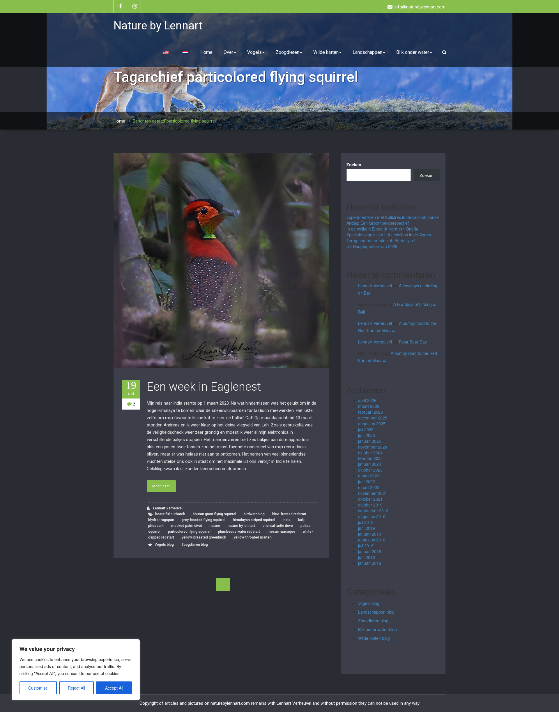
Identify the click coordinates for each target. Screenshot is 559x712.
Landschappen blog (376, 612)
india (287, 520)
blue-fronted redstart (289, 514)
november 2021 (372, 493)
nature (215, 526)
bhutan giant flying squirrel (214, 514)
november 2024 (372, 447)
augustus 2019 (371, 516)
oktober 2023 (370, 470)
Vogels (254, 52)
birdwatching (254, 514)
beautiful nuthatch (170, 514)
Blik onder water (412, 52)
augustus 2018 (371, 540)
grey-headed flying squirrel (203, 520)
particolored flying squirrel (189, 531)
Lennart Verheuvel (167, 508)
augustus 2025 (371, 423)
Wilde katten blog (374, 638)
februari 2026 (370, 412)
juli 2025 (366, 429)
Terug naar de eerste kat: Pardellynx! (380, 240)
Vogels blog (164, 545)
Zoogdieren (287, 52)
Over (228, 52)
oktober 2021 (370, 499)
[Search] (445, 52)
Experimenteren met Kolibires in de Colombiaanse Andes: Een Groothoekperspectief (392, 220)
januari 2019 (369, 534)
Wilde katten (326, 52)
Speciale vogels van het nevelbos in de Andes (388, 235)
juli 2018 (366, 545)
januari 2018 (369, 551)
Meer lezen (161, 486)
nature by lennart (241, 526)
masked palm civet (186, 526)
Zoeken (353, 164)
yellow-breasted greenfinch (204, 537)
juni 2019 (366, 528)
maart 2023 (368, 476)
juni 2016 (366, 557)
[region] (76, 669)
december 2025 (372, 418)
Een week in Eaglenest (204, 387)
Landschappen (367, 52)
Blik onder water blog (377, 629)
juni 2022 (366, 481)
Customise (38, 688)
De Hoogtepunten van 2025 (371, 246)
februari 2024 (370, 458)
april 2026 (367, 400)
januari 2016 (369, 563)
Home (206, 52)
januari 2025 (369, 441)
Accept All (114, 688)
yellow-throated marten (253, 537)
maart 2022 (368, 487)
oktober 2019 (370, 505)
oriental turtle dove (278, 526)
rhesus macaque (281, 531)
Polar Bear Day (413, 342)
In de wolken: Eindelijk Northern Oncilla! (383, 229)
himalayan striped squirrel (254, 520)
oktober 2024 (370, 453)
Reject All (76, 688)
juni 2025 (366, 435)
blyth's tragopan (161, 520)
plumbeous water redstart (239, 531)
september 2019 (373, 510)
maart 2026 (368, 406)
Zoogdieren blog (194, 545)
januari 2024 (369, 464)
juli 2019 (366, 522)
